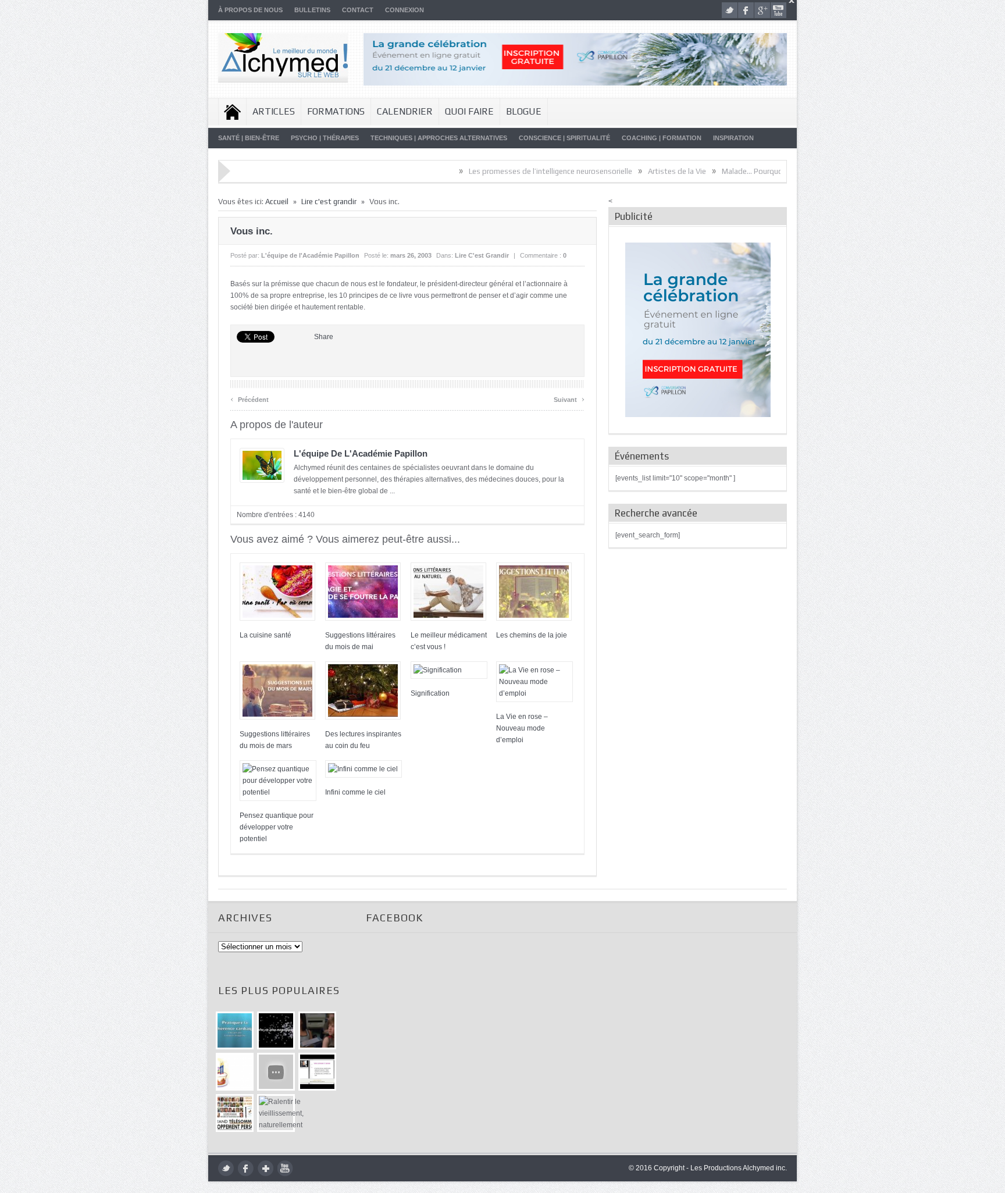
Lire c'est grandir (329, 201)
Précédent (249, 398)
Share (323, 337)
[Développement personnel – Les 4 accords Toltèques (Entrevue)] (276, 1030)
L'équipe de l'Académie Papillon (310, 255)
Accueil (232, 111)
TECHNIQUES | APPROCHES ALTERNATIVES (438, 137)
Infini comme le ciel (355, 792)
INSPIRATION (733, 137)
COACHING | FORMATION (661, 137)
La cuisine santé (265, 635)
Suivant (569, 398)
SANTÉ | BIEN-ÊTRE (248, 137)
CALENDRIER (405, 111)
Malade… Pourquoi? (716, 171)
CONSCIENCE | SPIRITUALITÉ (564, 137)
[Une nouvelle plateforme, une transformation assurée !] (235, 1072)
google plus (762, 10)
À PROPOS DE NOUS (250, 9)
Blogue (523, 111)
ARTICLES (273, 111)
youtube (778, 10)
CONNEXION (404, 9)
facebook (746, 10)
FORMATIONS (336, 111)
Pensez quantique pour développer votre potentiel (276, 827)
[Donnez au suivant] (317, 1030)
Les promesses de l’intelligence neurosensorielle (511, 171)
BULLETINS (312, 9)
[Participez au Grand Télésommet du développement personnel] (235, 1113)
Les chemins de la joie (531, 635)
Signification (430, 693)
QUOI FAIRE (469, 111)
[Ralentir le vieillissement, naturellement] (276, 1113)
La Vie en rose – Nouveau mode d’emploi (522, 728)
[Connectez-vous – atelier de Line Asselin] (317, 1072)
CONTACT (357, 9)
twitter (729, 10)
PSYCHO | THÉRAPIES (325, 137)
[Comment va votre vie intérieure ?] (276, 1072)
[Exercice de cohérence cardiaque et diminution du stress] (235, 1030)
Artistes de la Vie (638, 171)
